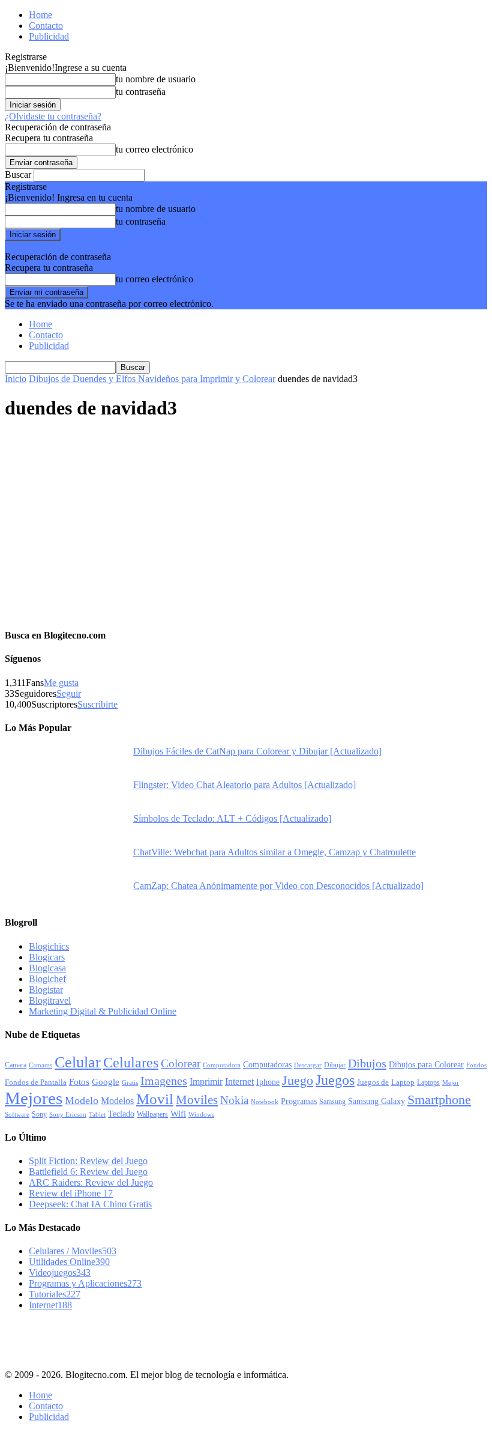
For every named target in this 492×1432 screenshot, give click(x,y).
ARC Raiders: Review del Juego (91, 1182)
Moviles (197, 1100)
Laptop (403, 1082)
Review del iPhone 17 (71, 1193)
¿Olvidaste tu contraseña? (53, 116)
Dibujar (335, 1065)
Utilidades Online (69, 1262)
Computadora (222, 1065)
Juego (297, 1080)
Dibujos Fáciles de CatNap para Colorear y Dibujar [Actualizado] (257, 751)
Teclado (121, 1113)
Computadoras (267, 1064)
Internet (239, 1081)
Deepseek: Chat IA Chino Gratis (90, 1204)
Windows (201, 1114)
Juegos (335, 1080)
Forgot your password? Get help (66, 246)
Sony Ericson (67, 1114)
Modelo (81, 1100)
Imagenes (163, 1080)
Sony (39, 1114)
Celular (78, 1062)
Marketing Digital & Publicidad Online (102, 1011)
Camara (15, 1065)
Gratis (130, 1082)
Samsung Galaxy (376, 1101)
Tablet (97, 1114)
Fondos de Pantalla (36, 1082)
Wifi (178, 1113)
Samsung (332, 1102)
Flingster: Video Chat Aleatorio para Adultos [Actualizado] (244, 785)
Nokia (234, 1100)
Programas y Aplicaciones (85, 1283)
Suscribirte (97, 704)
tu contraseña (141, 91)
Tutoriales (54, 1294)
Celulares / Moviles (72, 1251)
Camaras (40, 1065)
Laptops (428, 1082)
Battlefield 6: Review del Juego (88, 1172)
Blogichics (49, 946)
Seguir (68, 693)
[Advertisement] (145, 1338)
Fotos (79, 1082)
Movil (154, 1098)
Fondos (476, 1065)
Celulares (130, 1062)
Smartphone (439, 1099)
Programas (299, 1101)
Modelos (117, 1101)
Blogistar (46, 989)
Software (17, 1114)
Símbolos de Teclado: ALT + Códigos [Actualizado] (232, 818)
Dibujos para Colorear (426, 1064)
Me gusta (61, 683)
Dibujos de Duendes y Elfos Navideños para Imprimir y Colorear (152, 379)
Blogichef (47, 979)
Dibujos (367, 1063)
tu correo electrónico (154, 149)
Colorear (180, 1063)
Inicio (15, 379)
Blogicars (47, 957)
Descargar (308, 1065)
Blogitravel (50, 1000)
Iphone (268, 1082)
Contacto (46, 25)
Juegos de (373, 1082)
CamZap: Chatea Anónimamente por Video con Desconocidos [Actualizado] (278, 886)
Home (40, 15)
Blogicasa (47, 968)
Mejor (450, 1082)
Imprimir (206, 1081)
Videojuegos (60, 1272)
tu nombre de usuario (156, 79)
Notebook (264, 1102)
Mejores (33, 1098)
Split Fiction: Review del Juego (88, 1161)
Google (105, 1082)
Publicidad (49, 36)
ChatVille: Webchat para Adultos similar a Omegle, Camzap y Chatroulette (274, 852)
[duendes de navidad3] (95, 519)
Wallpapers (152, 1114)
